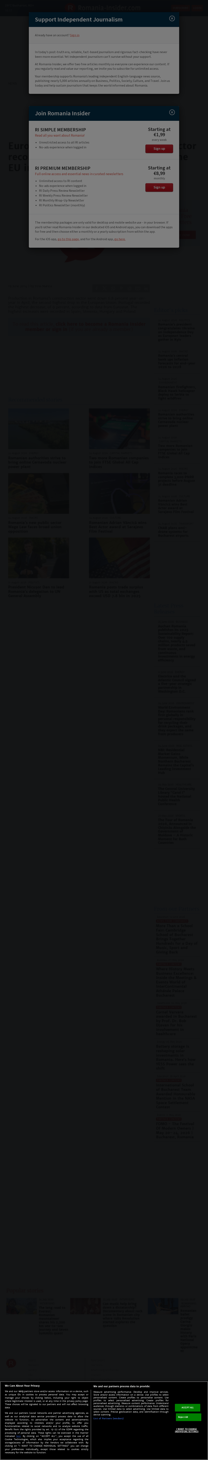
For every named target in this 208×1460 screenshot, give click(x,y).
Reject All (183, 1417)
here (18, 1436)
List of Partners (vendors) (108, 1418)
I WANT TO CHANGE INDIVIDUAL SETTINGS (186, 1430)
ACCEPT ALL (188, 1407)
